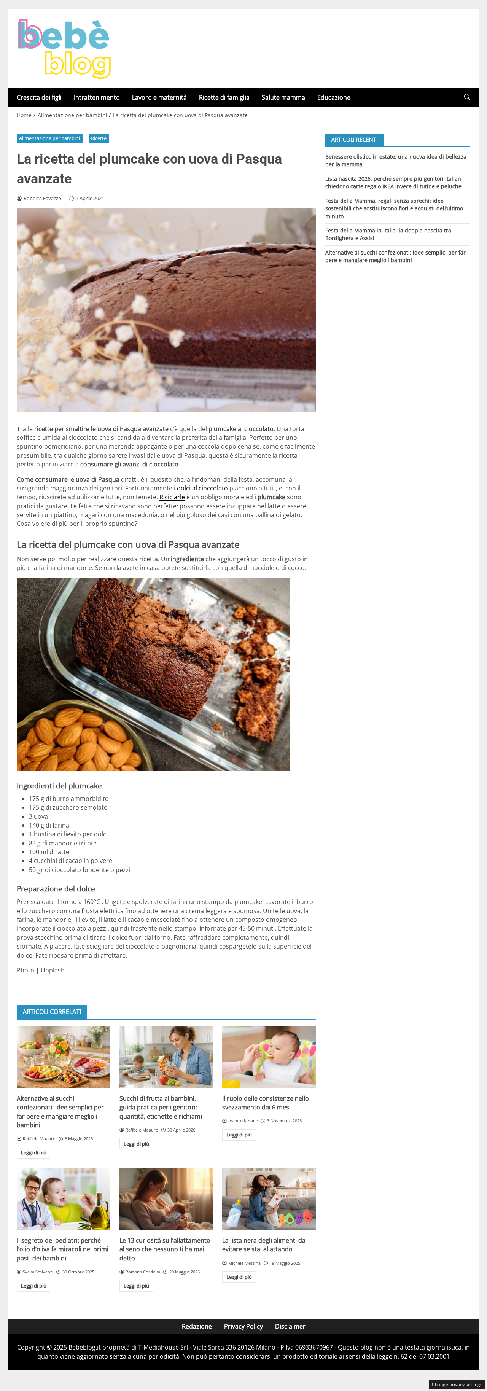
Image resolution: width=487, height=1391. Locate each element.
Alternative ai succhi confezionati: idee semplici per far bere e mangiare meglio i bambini (60, 1111)
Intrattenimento (97, 97)
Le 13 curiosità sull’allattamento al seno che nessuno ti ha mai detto (164, 1249)
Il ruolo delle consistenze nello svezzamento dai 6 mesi (265, 1102)
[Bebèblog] (64, 48)
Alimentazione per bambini (49, 138)
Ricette (99, 138)
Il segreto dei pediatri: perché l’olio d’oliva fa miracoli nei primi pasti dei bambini (62, 1249)
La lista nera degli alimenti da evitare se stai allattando (264, 1244)
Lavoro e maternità (159, 97)
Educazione (333, 97)
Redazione (197, 1326)
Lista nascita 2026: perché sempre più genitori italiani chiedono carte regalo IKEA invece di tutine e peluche (394, 182)
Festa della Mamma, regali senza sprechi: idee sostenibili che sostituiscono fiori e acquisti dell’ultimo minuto (394, 208)
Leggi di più (33, 1152)
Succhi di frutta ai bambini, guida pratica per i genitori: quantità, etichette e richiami (160, 1107)
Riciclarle (172, 497)
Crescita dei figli (39, 97)
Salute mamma (283, 97)
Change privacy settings (457, 1384)
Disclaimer (290, 1326)
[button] (467, 97)
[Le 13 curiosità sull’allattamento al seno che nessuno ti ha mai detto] (166, 1199)
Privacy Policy (243, 1326)
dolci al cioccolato (202, 488)
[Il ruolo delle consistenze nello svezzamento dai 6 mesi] (269, 1057)
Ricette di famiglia (224, 97)
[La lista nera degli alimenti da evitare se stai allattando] (269, 1199)
